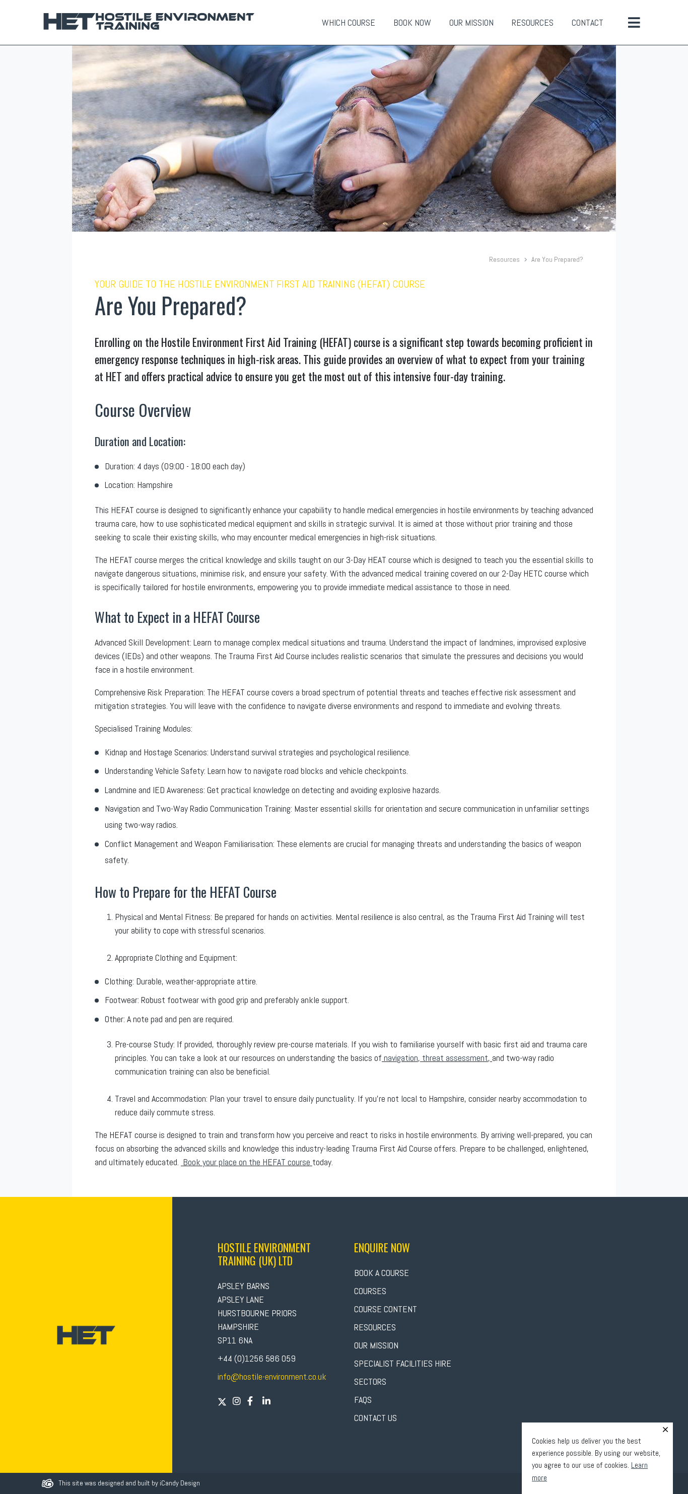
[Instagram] (237, 1401)
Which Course (348, 22)
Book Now (412, 22)
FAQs (363, 1399)
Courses (370, 1291)
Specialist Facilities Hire (402, 1363)
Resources (533, 22)
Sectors (370, 1381)
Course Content (385, 1309)
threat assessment (455, 1057)
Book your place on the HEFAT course (246, 1162)
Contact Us (375, 1418)
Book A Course (381, 1272)
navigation (400, 1057)
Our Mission (471, 22)
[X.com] (223, 1401)
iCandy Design (180, 1482)
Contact (587, 22)
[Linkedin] (266, 1401)
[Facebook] (250, 1401)
